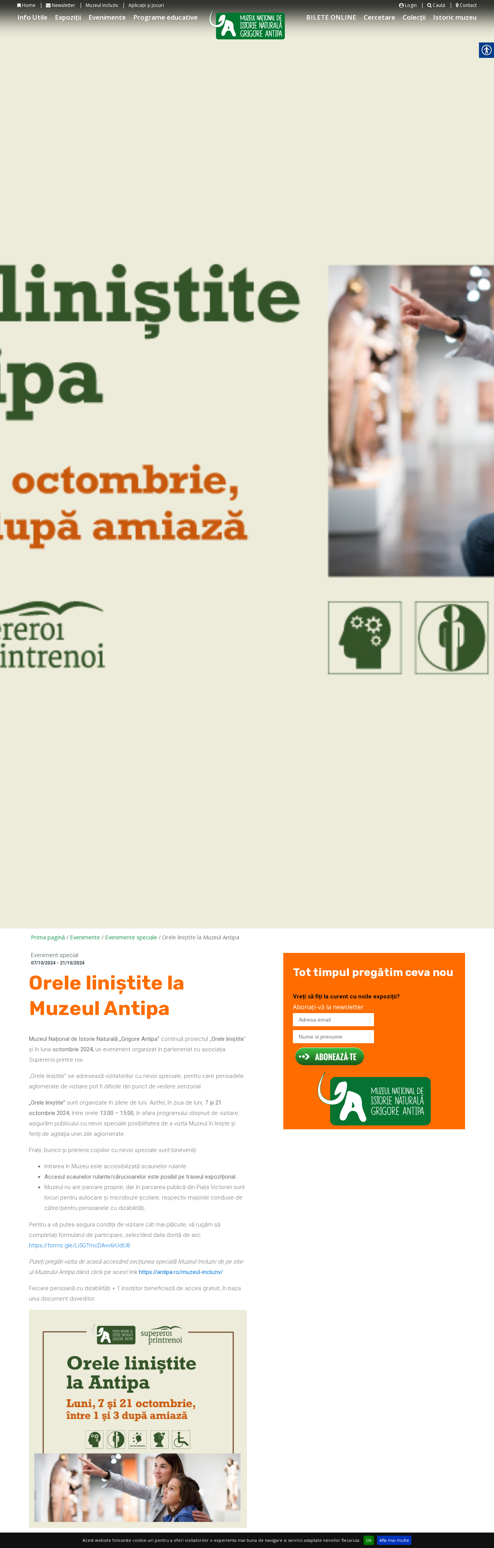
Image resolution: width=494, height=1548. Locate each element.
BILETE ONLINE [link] (331, 17)
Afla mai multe (394, 1540)
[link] (181, 1272)
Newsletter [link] (63, 5)
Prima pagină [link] (48, 937)
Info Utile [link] (32, 17)
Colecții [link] (414, 17)
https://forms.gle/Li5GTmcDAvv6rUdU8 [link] (79, 1245)
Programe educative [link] (165, 17)
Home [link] (28, 5)
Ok (369, 1540)
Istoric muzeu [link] (455, 17)
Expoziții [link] (68, 17)
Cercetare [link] (379, 17)
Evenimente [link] (107, 17)
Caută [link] (438, 5)
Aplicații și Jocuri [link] (146, 5)
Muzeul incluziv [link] (102, 5)
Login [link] (410, 5)
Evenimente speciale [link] (131, 937)
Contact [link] (467, 5)
